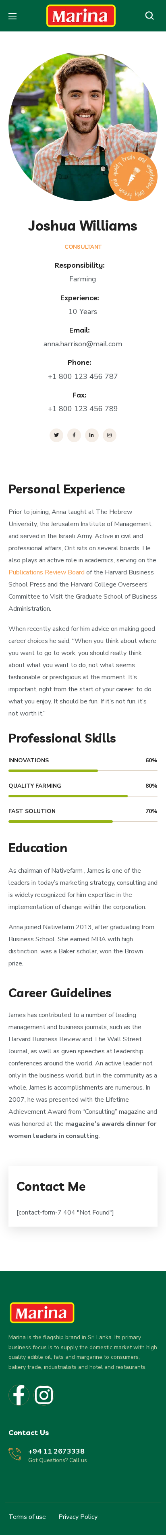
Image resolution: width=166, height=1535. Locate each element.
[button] (151, 15)
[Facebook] (18, 1395)
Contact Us (28, 1432)
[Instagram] (43, 1395)
